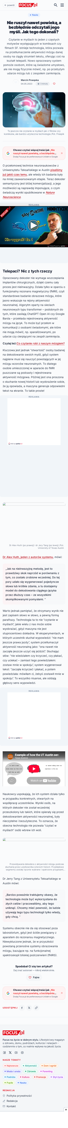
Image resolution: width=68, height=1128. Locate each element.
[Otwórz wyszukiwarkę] (56, 5)
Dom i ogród (50, 1065)
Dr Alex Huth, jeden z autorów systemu (28, 557)
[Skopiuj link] (36, 1008)
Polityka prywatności (19, 1095)
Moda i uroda (13, 1071)
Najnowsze (12, 1065)
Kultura (25, 1077)
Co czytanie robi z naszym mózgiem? (41, 343)
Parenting (48, 1071)
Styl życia (58, 1077)
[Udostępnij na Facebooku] (22, 1008)
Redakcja (12, 1100)
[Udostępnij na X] (29, 1008)
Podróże (11, 1077)
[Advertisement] (34, 420)
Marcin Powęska (30, 80)
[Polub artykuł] (54, 84)
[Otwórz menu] (62, 5)
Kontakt (11, 1106)
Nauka (23, 1082)
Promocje (41, 1077)
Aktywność (31, 1065)
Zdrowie (31, 1071)
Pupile (10, 1082)
